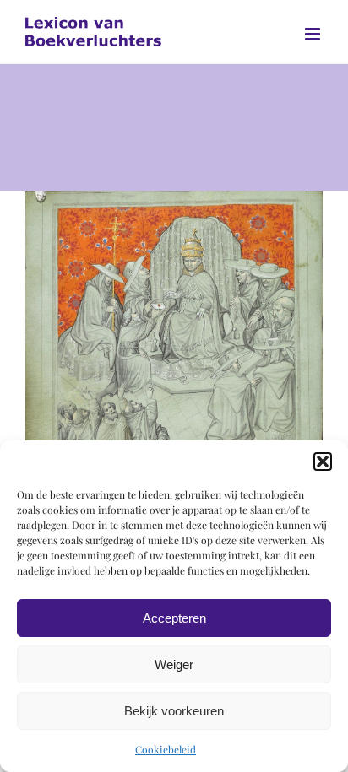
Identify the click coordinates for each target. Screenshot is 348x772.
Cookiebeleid (165, 749)
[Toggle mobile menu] (314, 34)
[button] (322, 461)
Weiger (174, 664)
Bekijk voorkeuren (174, 711)
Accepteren (174, 618)
